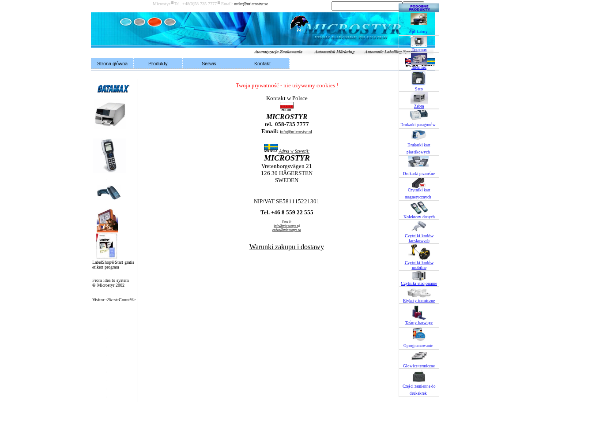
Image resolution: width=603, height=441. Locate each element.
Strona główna (112, 63)
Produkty (158, 63)
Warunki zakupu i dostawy (286, 246)
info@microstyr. (296, 131)
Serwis (209, 63)
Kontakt (262, 63)
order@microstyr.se (286, 230)
